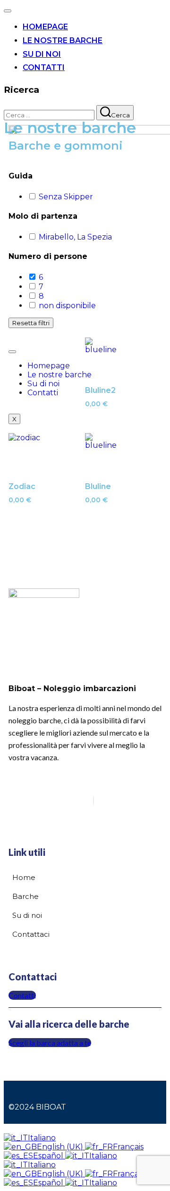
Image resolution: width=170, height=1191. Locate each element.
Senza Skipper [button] (66, 196)
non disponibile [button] (67, 305)
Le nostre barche (62, 40)
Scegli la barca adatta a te (49, 1042)
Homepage (45, 26)
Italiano (42, 1137)
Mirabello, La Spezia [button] (75, 236)
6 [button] (41, 277)
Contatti (44, 67)
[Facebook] (93, 801)
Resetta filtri (31, 323)
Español (49, 1155)
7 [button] (41, 286)
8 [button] (41, 296)
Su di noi (42, 54)
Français (128, 1146)
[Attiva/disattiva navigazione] (7, 10)
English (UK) (61, 1146)
